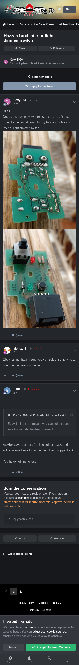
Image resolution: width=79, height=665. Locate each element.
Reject (13, 647)
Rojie (16, 388)
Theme (32, 610)
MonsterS (19, 348)
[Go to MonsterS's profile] (7, 350)
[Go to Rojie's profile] (7, 390)
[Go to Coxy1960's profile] (6, 62)
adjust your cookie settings (49, 631)
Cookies (43, 602)
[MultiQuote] (5, 335)
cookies (29, 627)
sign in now (22, 497)
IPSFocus (45, 610)
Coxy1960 (16, 59)
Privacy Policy (26, 602)
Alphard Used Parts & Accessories (41, 63)
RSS (58, 602)
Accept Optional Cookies (53, 647)
